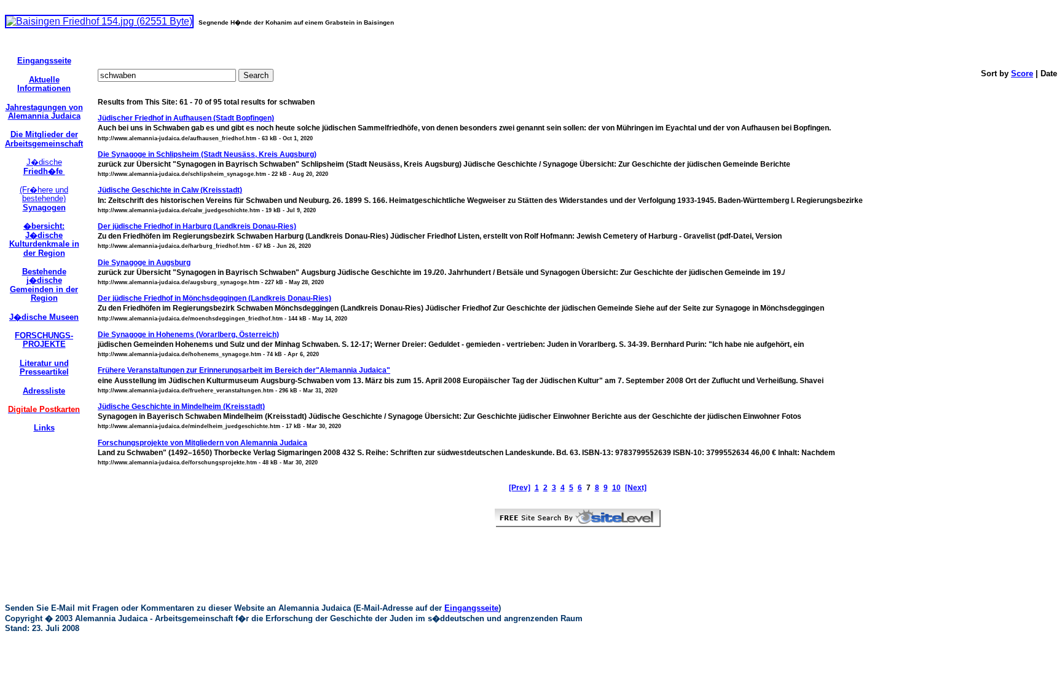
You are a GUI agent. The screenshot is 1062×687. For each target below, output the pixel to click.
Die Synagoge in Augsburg (144, 262)
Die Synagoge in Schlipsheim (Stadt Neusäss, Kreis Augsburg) (207, 154)
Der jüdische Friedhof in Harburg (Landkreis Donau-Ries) (197, 226)
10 (616, 487)
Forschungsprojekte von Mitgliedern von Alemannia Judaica (202, 443)
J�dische (44, 166)
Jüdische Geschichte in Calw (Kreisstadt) (170, 190)
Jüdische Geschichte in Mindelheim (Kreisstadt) (181, 406)
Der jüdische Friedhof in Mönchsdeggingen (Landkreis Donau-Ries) (214, 298)
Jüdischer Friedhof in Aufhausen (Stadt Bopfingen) (186, 118)
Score (1022, 73)
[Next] (636, 487)
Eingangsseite (471, 608)
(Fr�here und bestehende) (44, 198)
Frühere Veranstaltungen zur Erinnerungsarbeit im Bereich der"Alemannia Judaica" (244, 370)
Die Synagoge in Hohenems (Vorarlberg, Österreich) (188, 334)
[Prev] (519, 487)
